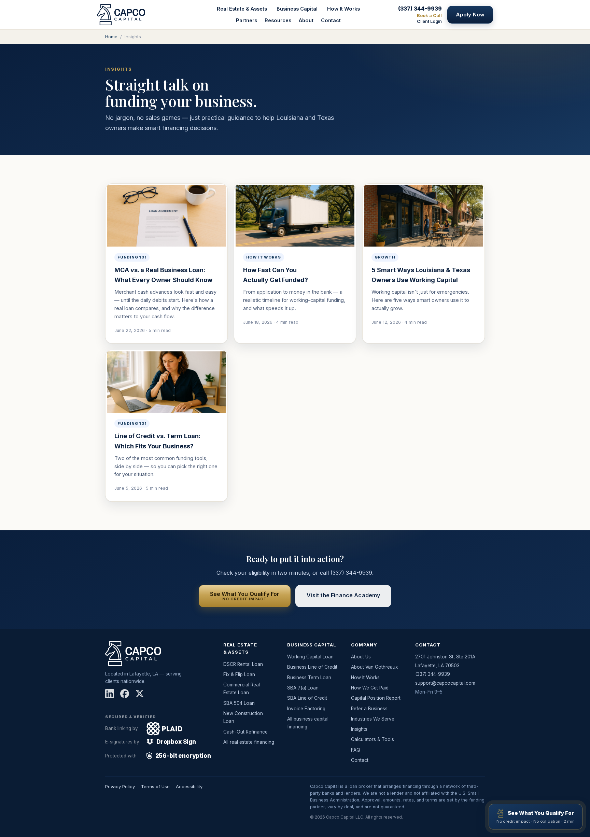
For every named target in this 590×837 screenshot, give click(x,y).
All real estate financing (248, 742)
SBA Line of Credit (307, 698)
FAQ (355, 750)
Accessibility (189, 786)
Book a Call (429, 15)
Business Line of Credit (312, 667)
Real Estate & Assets (242, 9)
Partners (246, 20)
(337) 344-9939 (420, 8)
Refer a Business (369, 708)
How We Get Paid (370, 687)
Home (111, 36)
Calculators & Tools (372, 739)
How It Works (343, 9)
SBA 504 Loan (239, 703)
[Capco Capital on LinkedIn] (109, 693)
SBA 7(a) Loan (303, 687)
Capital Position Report (376, 698)
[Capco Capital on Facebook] (124, 693)
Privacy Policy (120, 786)
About (306, 20)
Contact (331, 20)
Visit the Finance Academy (343, 595)
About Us (361, 656)
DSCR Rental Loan (243, 664)
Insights (359, 729)
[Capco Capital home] (138, 14)
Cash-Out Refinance (245, 732)
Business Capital (297, 9)
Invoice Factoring (306, 708)
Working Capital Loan (310, 656)
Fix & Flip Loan (239, 674)
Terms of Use (155, 786)
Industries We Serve (372, 719)
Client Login (429, 21)
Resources (278, 20)
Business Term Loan (309, 677)
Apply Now (470, 14)
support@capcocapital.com (445, 683)
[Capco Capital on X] (139, 693)
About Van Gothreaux (374, 667)
